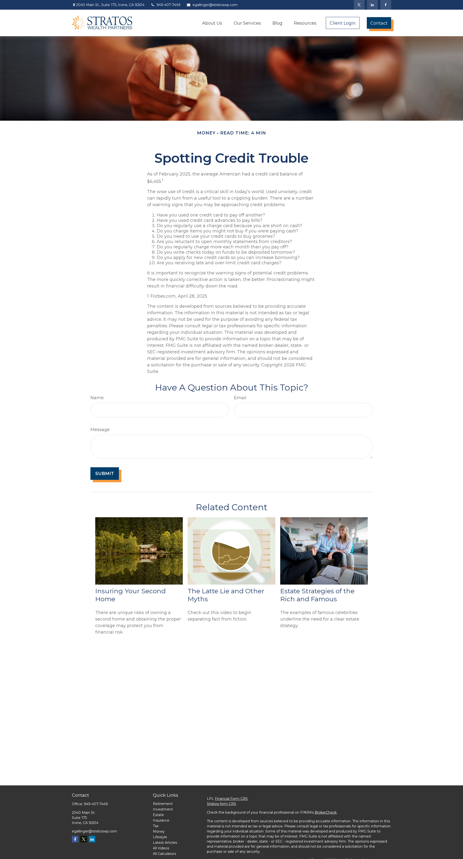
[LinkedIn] (372, 5)
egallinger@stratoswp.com (215, 5)
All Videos (161, 848)
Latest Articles (165, 842)
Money (159, 831)
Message (100, 429)
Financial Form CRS (231, 798)
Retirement (163, 804)
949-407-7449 (168, 5)
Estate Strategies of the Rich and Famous (317, 595)
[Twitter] (359, 5)
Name (97, 397)
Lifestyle (160, 837)
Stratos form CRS (221, 804)
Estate (158, 815)
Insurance (161, 820)
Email (240, 397)
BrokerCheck (326, 812)
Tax (155, 826)
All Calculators (164, 854)
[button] (212, 23)
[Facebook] (385, 5)
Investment (163, 809)
